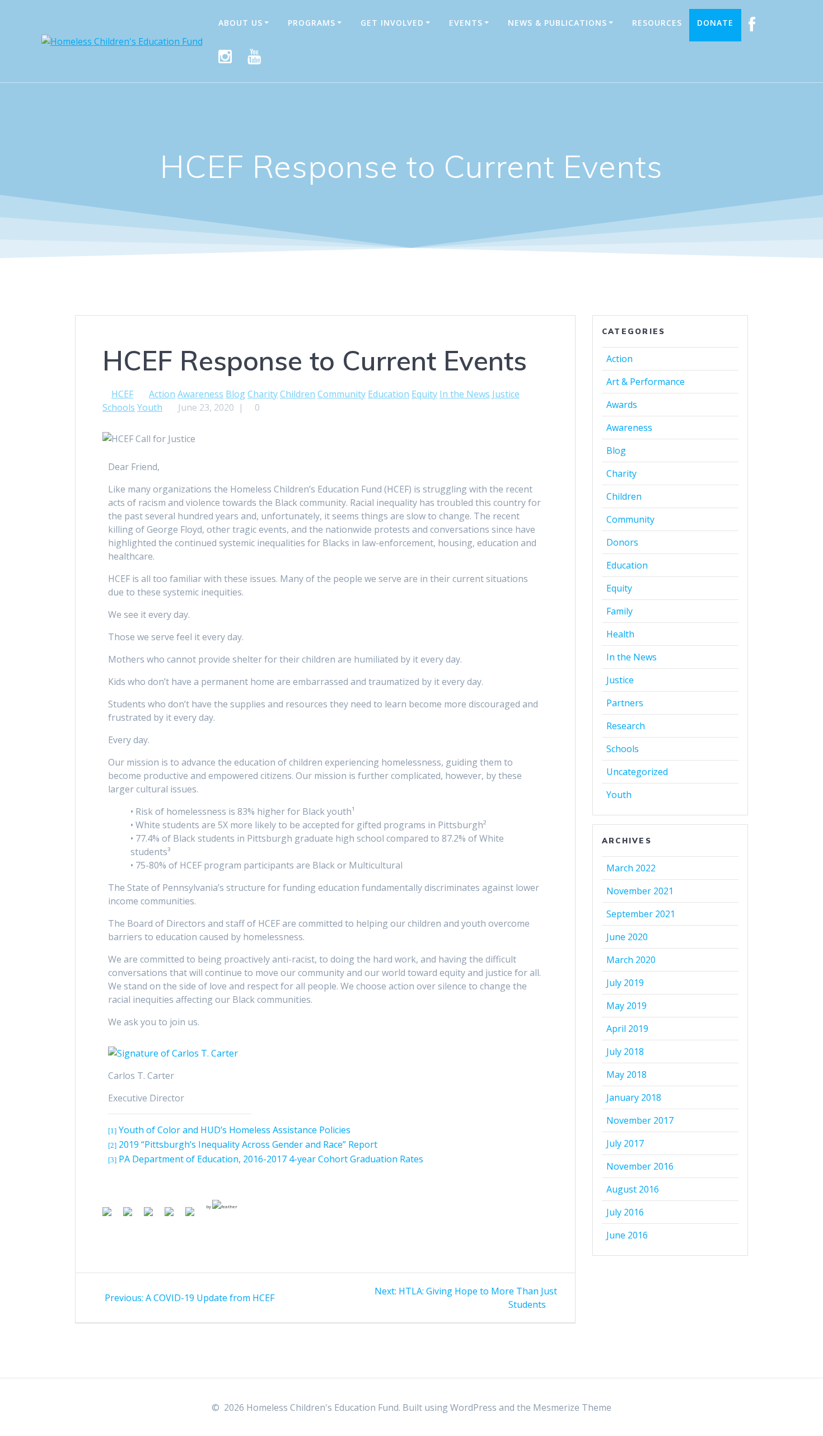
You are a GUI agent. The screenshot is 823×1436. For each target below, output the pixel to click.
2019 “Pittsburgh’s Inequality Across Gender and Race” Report (248, 1144)
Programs (311, 22)
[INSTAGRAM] (225, 57)
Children (297, 394)
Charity (262, 394)
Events (466, 22)
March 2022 (631, 868)
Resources (657, 22)
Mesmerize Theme (572, 1407)
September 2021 (640, 914)
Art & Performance (645, 382)
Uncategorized (637, 772)
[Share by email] (194, 1216)
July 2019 (625, 983)
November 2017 (640, 1120)
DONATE (715, 22)
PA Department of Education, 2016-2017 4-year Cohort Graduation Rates (271, 1159)
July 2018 (625, 1051)
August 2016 (632, 1189)
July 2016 (625, 1212)
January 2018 (633, 1097)
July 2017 (625, 1143)
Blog (235, 394)
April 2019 (627, 1028)
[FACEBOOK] (752, 25)
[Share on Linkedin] (174, 1216)
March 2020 (631, 960)
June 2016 (627, 1235)
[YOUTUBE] (254, 57)
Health (620, 634)
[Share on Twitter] (132, 1216)
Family (619, 611)
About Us (240, 22)
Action (162, 394)
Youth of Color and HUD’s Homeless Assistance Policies (234, 1130)
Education (388, 394)
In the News (464, 394)
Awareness (200, 394)
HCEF (122, 394)
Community (341, 394)
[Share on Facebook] (111, 1216)
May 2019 (626, 1005)
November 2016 (640, 1166)
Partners (624, 703)
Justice (506, 394)
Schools (118, 407)
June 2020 (627, 937)
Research (625, 726)
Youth (149, 407)
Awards (621, 404)
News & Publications (557, 22)
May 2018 (626, 1074)
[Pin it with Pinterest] (153, 1216)
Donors (622, 542)
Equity (424, 394)
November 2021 (640, 891)
